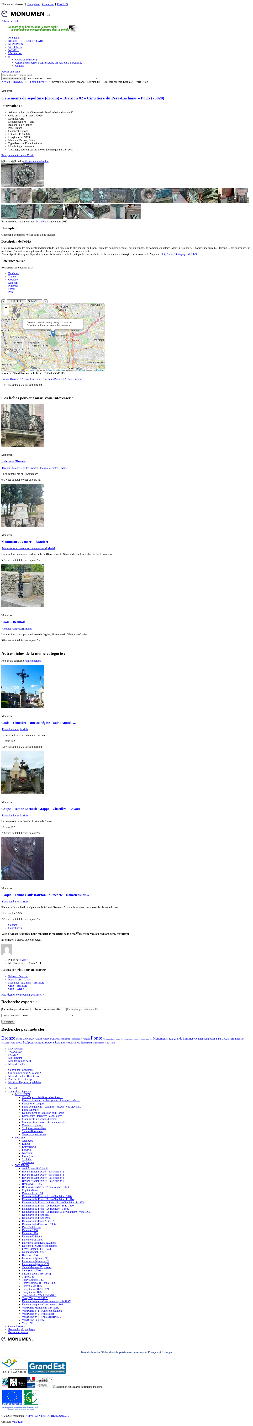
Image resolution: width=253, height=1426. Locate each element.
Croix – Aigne (16, 988)
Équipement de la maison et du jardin (98, 1042)
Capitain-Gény (30, 1190)
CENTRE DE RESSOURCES (52, 1415)
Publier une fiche (10, 21)
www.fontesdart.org (26, 59)
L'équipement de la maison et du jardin (43, 1112)
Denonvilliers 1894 (32, 1193)
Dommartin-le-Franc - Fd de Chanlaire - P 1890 (48, 1199)
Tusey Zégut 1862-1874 (35, 1298)
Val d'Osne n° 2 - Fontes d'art (38, 1313)
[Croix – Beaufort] (22, 606)
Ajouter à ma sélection (36, 161)
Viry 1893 (27, 1323)
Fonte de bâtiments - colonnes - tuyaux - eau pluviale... (51, 1106)
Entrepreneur (29, 1146)
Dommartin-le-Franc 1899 (36, 1214)
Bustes (19, 1038)
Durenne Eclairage (32, 1236)
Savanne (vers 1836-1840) (36, 1273)
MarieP (40, 221)
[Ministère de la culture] (31, 1386)
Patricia (24, 729)
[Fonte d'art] (4, 1386)
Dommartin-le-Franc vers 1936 (39, 1224)
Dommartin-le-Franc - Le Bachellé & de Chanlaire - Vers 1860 (56, 1211)
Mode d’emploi (16, 1064)
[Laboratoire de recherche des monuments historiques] (44, 1386)
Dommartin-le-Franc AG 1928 (38, 1221)
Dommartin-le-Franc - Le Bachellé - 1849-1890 (48, 1205)
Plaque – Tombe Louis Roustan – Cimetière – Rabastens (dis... (45, 895)
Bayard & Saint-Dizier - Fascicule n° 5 (43, 1180)
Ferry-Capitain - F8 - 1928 (36, 1248)
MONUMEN (15, 44)
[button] (53, 333)
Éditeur (26, 1143)
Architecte (27, 1140)
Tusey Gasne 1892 (32, 1292)
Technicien (28, 1162)
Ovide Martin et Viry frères (36, 1267)
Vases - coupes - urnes (34, 1134)
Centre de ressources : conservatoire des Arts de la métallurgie (48, 62)
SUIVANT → (34, 301)
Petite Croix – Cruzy (19, 979)
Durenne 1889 (30, 1233)
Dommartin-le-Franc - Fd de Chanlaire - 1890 (47, 1196)
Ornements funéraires (42, 379)
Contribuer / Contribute (21, 1069)
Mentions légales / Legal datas (24, 1082)
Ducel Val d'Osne (31, 1227)
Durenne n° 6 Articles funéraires (39, 1245)
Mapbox (100, 370)
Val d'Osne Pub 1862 (33, 1319)
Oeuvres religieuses (12, 628)
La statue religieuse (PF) (35, 1258)
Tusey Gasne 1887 (32, 1285)
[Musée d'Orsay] (17, 1386)
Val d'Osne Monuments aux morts (40, 1307)
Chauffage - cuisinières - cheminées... (42, 1097)
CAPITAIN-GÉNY (33, 1038)
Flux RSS (62, 4)
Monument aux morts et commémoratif (136, 1039)
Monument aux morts (111, 1039)
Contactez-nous (16, 1326)
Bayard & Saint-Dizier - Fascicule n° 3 (43, 1174)
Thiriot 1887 (29, 1276)
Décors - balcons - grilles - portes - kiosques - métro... (31, 468)
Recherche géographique (21, 1329)
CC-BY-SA (80, 370)
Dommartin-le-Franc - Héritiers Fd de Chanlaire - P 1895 (53, 1202)
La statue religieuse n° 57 (35, 1261)
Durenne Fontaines (32, 1239)
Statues (39, 1042)
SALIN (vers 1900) (11, 1042)
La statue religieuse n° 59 (35, 1264)
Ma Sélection (15, 1057)
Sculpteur (29, 1042)
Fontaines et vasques (80, 1038)
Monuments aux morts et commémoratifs (24, 548)
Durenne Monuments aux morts (39, 1242)
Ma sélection (15, 53)
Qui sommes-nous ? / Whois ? (24, 1072)
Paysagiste (27, 1156)
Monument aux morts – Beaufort (24, 541)
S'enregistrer (33, 4)
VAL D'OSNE (73, 1042)
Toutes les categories (19, 1091)
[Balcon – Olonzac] (22, 445)
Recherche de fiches (13, 78)
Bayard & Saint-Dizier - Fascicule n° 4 (43, 1177)
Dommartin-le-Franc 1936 (36, 1217)
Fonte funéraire (38, 81)
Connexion (48, 4)
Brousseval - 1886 (32, 1183)
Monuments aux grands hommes (173, 1038)
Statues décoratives (55, 1042)
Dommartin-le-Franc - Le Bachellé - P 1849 (45, 1208)
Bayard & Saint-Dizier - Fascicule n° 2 (43, 1171)
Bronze (5, 379)
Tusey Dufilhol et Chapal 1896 (39, 1282)
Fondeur (26, 1149)
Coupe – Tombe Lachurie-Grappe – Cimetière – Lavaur (40, 809)
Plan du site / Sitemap (20, 1079)
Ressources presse (18, 1332)
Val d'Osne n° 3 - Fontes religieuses (41, 1316)
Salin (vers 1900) (31, 1270)
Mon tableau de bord (19, 1060)
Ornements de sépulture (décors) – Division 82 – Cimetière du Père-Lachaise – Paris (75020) (82, 98)
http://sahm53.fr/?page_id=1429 (179, 254)
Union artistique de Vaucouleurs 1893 (42, 1304)
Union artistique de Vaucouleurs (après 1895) (46, 1301)
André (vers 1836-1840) (35, 1168)
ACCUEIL (14, 37)
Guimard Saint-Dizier (33, 1251)
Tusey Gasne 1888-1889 (35, 1289)
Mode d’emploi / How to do (23, 1076)
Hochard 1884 (30, 1255)
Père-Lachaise (75, 379)
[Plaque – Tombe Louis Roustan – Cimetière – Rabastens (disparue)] (22, 879)
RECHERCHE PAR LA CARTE (26, 41)
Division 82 (16, 379)
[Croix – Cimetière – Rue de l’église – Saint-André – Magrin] (22, 707)
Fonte (26, 379)
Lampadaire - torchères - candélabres (42, 1115)
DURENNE (55, 1039)
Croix (46, 1038)
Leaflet (31, 370)
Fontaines (65, 1038)
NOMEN (13, 50)
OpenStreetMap (55, 370)
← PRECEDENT (16, 301)
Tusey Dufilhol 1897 (33, 1279)
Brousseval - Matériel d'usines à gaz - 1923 (45, 1187)
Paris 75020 (60, 379)
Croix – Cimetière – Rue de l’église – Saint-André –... (38, 723)
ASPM (29, 1415)
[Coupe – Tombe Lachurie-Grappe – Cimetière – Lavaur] (22, 793)
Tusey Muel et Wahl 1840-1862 (39, 1295)
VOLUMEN (15, 47)
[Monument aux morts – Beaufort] (22, 526)
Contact (19, 65)
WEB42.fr (17, 1421)
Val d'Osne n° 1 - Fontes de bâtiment (42, 1310)
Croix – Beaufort (13, 622)
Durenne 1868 (30, 1230)
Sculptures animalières (34, 1128)
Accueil (5, 81)
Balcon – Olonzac (13, 461)
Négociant (27, 1153)
